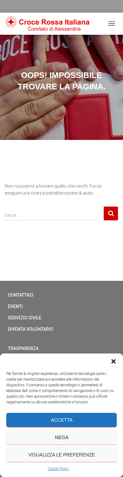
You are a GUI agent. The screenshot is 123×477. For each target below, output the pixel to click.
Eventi (15, 306)
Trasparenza (23, 348)
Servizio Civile (24, 317)
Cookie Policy (58, 469)
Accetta (62, 420)
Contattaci (20, 295)
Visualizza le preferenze (61, 454)
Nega (61, 437)
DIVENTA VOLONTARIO (30, 329)
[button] (113, 361)
